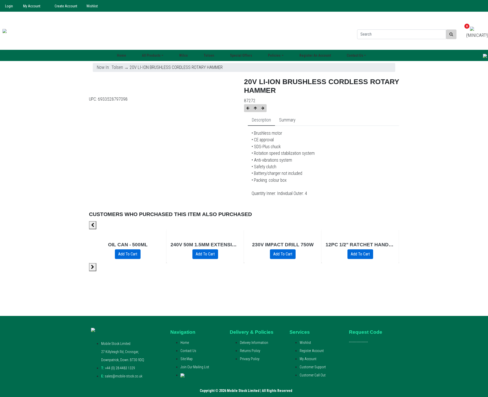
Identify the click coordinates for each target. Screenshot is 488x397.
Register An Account (315, 55)
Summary (287, 120)
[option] (127, 246)
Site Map (186, 359)
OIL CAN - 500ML (128, 244)
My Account (31, 6)
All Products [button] (151, 55)
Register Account (312, 351)
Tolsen (209, 55)
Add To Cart (127, 254)
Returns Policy (250, 351)
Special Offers (241, 55)
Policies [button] (274, 55)
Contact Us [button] (355, 55)
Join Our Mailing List (194, 367)
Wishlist (92, 6)
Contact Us (188, 351)
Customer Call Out (313, 375)
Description (261, 120)
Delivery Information (254, 343)
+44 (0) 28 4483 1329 (118, 368)
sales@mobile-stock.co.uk (121, 376)
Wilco (183, 55)
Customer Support (313, 367)
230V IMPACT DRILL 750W (283, 244)
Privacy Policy (250, 359)
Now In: (104, 67)
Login (9, 6)
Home (121, 55)
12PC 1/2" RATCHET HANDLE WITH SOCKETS (380, 244)
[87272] (109, 85)
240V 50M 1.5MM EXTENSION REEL (212, 244)
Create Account (66, 6)
